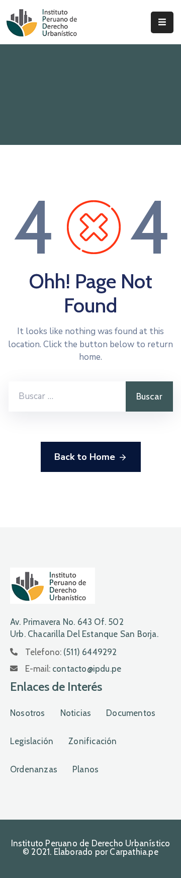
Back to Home (84, 457)
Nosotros (27, 713)
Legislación (31, 741)
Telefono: (71, 652)
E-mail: (73, 669)
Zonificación (92, 741)
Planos (85, 769)
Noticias (76, 713)
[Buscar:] (67, 396)
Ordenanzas (33, 769)
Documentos (130, 713)
